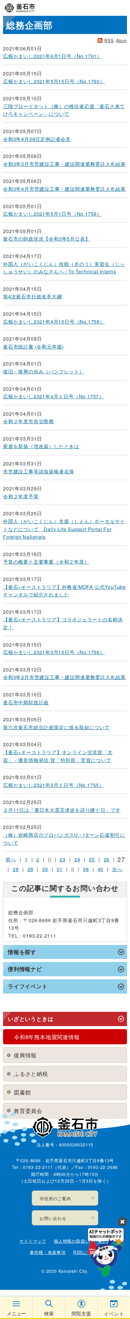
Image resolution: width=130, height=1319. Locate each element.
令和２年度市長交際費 (28, 421)
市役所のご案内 (55, 1198)
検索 (49, 1313)
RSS (108, 40)
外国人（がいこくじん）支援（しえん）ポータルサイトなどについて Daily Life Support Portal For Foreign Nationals (64, 529)
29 (31, 869)
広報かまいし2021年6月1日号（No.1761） (52, 56)
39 (86, 869)
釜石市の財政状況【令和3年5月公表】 (46, 238)
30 (45, 869)
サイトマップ (32, 1241)
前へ (11, 859)
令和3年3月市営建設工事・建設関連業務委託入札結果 (64, 163)
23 (63, 859)
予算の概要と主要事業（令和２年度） (46, 561)
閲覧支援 (81, 1313)
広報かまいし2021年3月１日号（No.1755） (53, 784)
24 (77, 859)
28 (16, 869)
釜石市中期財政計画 (26, 702)
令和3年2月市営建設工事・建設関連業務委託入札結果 (64, 677)
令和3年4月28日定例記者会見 (37, 139)
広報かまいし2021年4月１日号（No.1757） (53, 396)
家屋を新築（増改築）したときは (41, 446)
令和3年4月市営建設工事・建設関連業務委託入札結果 (64, 188)
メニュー (16, 1313)
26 (107, 859)
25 (92, 859)
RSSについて (86, 1252)
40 (101, 869)
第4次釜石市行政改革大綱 (32, 296)
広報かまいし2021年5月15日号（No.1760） (54, 81)
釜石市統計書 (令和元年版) (33, 346)
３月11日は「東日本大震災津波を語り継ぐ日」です (62, 809)
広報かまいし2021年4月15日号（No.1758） (54, 321)
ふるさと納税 (31, 1073)
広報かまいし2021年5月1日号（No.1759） (52, 213)
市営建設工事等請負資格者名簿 (38, 471)
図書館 (22, 1092)
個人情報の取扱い (71, 1241)
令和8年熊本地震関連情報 (47, 1037)
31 (60, 869)
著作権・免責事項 (47, 1252)
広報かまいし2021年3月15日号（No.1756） (54, 652)
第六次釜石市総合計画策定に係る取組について (56, 727)
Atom (121, 40)
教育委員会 (28, 1111)
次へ (117, 869)
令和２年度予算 (21, 496)
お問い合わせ (53, 1218)
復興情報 (25, 1055)
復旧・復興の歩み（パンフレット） (43, 371)
